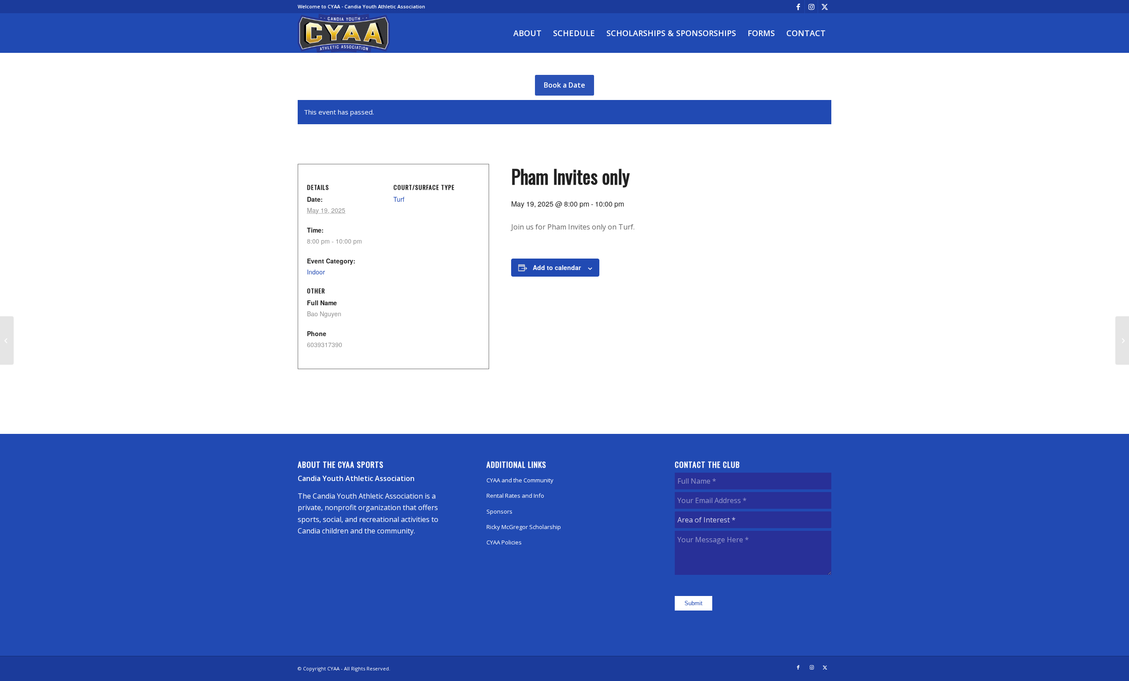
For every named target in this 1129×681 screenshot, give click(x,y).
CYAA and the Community (519, 480)
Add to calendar (557, 267)
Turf (398, 199)
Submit (693, 603)
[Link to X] (824, 6)
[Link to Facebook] (798, 6)
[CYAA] (344, 33)
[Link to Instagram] (811, 6)
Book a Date (564, 85)
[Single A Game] (7, 340)
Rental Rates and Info (515, 496)
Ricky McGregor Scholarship (523, 527)
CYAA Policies (504, 542)
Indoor (316, 271)
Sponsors (499, 511)
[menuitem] (527, 33)
